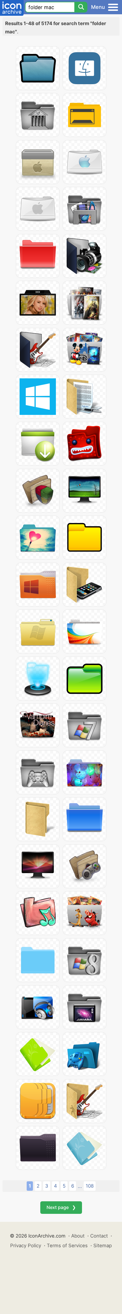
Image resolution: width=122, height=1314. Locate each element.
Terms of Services (67, 1245)
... (80, 1186)
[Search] (80, 7)
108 (90, 1186)
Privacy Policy (25, 1245)
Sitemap (102, 1245)
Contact (99, 1236)
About (78, 1236)
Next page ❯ (61, 1207)
